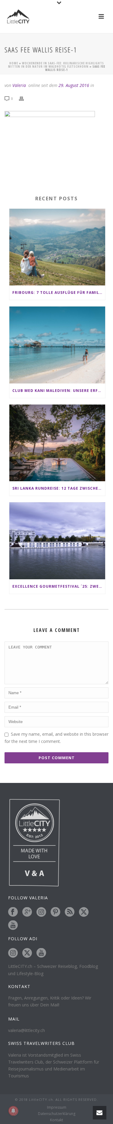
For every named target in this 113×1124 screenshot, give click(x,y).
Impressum (56, 1107)
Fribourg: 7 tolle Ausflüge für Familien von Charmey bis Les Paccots (58, 292)
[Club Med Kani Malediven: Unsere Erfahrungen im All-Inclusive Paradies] (57, 344)
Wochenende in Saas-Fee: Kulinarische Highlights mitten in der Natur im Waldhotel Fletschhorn (56, 65)
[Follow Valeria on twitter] (84, 912)
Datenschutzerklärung (56, 1113)
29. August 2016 (73, 85)
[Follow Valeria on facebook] (13, 912)
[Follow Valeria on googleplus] (27, 912)
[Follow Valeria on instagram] (41, 912)
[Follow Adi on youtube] (41, 953)
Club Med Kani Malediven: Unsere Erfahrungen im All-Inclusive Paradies (58, 390)
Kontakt (56, 1120)
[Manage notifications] (13, 1111)
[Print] (24, 98)
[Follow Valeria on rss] (69, 912)
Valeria (19, 85)
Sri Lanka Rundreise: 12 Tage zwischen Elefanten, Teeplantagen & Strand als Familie (58, 488)
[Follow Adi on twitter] (27, 953)
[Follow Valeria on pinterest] (55, 912)
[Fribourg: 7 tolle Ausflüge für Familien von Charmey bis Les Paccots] (57, 247)
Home (13, 63)
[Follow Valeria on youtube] (13, 925)
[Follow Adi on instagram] (13, 953)
